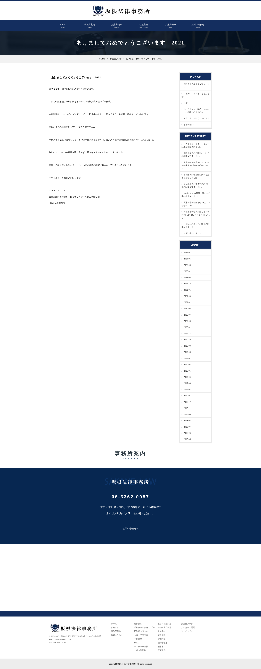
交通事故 (162, 631)
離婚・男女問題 (164, 627)
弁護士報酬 (170, 24)
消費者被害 (163, 643)
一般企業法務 (140, 650)
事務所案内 (89, 24)
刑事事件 (162, 646)
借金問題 (162, 635)
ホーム (62, 24)
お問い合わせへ (131, 528)
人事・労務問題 (141, 635)
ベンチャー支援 (141, 646)
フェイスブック (188, 631)
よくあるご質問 (188, 627)
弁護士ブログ (116, 59)
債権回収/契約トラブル (144, 627)
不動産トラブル (141, 631)
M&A (136, 643)
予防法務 (138, 639)
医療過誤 (162, 650)
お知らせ (115, 627)
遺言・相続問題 (164, 624)
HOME (102, 59)
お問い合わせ (197, 24)
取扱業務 (143, 24)
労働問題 (162, 639)
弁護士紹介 (116, 24)
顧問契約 (138, 624)
